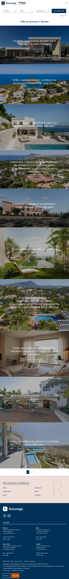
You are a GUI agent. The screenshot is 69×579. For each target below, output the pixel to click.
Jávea (5, 495)
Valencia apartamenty (9, 537)
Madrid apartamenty (42, 553)
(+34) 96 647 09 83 (8, 549)
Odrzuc (6, 575)
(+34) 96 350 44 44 (8, 533)
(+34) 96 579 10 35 (41, 533)
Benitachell (7, 491)
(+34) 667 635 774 (41, 549)
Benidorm (38, 488)
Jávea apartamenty (41, 537)
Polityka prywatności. (18, 570)
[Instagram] (4, 516)
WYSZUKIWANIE (58, 11)
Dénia (36, 491)
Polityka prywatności (29, 561)
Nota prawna (18, 561)
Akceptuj (15, 575)
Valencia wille (6, 539)
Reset (64, 15)
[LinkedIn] (9, 516)
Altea (5, 488)
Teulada (37, 495)
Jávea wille (39, 539)
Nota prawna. (7, 570)
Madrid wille (39, 555)
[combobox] (36, 11)
